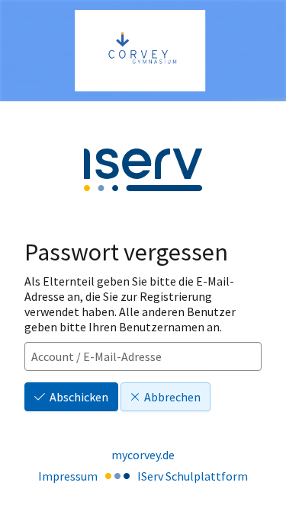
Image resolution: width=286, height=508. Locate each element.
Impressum (68, 476)
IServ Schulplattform (192, 476)
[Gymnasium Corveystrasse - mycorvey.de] (143, 50)
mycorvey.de (143, 454)
